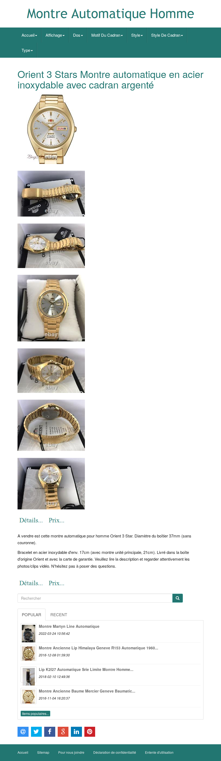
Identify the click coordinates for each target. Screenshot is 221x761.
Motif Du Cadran (105, 35)
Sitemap (43, 752)
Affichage (54, 35)
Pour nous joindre (71, 752)
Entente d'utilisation (159, 752)
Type (26, 50)
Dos (76, 35)
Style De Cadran (165, 35)
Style (135, 35)
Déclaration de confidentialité (114, 752)
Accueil (28, 35)
